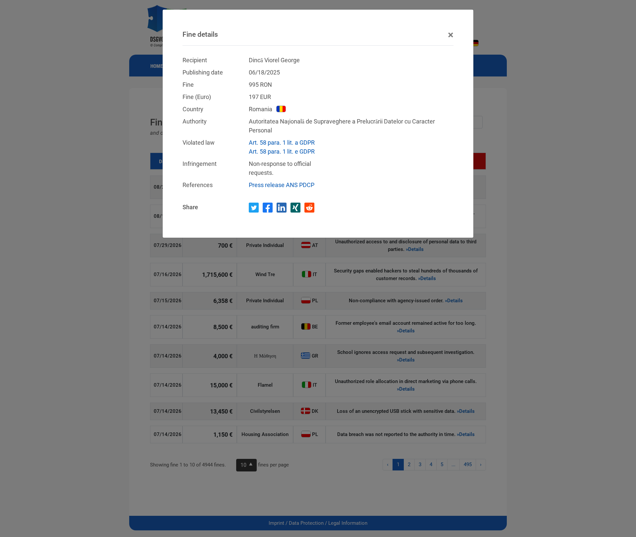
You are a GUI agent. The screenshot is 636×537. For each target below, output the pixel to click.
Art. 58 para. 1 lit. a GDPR (282, 142)
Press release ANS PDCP (281, 184)
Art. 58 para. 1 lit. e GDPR (282, 151)
